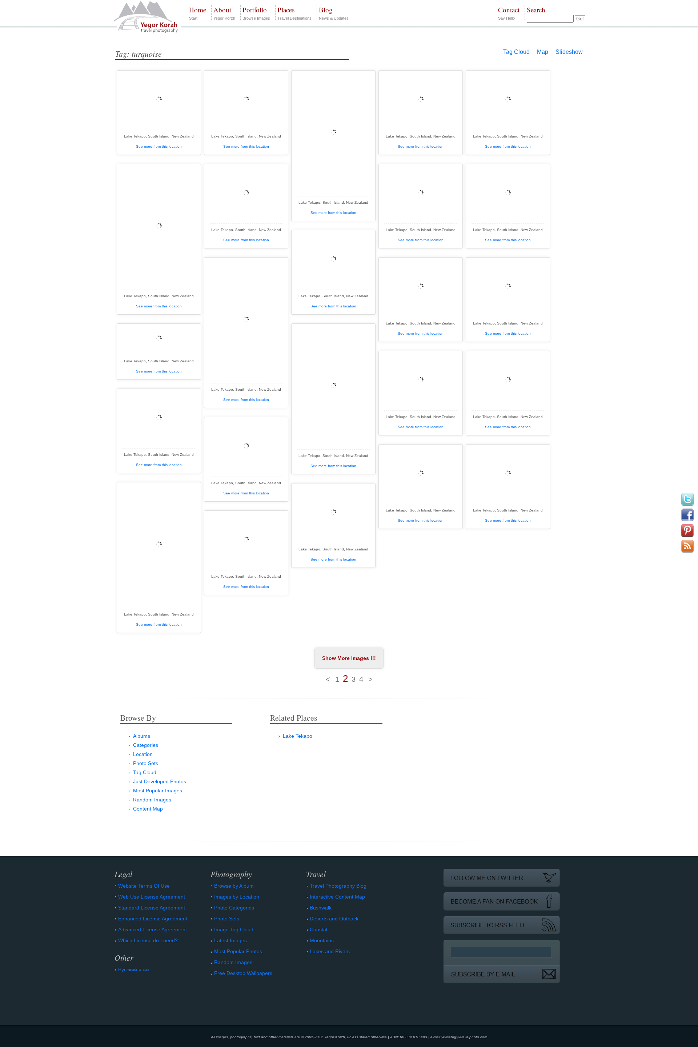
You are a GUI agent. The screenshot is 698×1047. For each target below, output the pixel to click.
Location (143, 754)
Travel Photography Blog (338, 886)
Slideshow (569, 52)
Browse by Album (234, 886)
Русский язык (133, 969)
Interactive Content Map (337, 897)
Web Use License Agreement (151, 897)
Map (542, 52)
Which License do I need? (148, 940)
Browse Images (256, 12)
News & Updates (334, 12)
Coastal (318, 929)
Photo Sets (145, 763)
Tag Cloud (516, 52)
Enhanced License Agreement (152, 918)
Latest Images (230, 940)
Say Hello (509, 12)
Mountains (322, 940)
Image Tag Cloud (233, 929)
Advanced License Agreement (152, 929)
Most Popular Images (157, 790)
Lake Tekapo (297, 736)
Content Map (148, 809)
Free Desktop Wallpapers (243, 973)
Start (197, 12)
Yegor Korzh (224, 12)
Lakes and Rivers (330, 951)
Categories (145, 745)
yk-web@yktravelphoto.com (464, 1037)
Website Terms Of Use (144, 886)
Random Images (152, 800)
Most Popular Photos (238, 951)
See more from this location (159, 146)
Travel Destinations (294, 12)
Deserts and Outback (334, 918)
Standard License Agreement (151, 908)
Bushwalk (321, 908)
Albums (141, 736)
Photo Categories (234, 908)
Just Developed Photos (159, 781)
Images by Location (236, 897)
